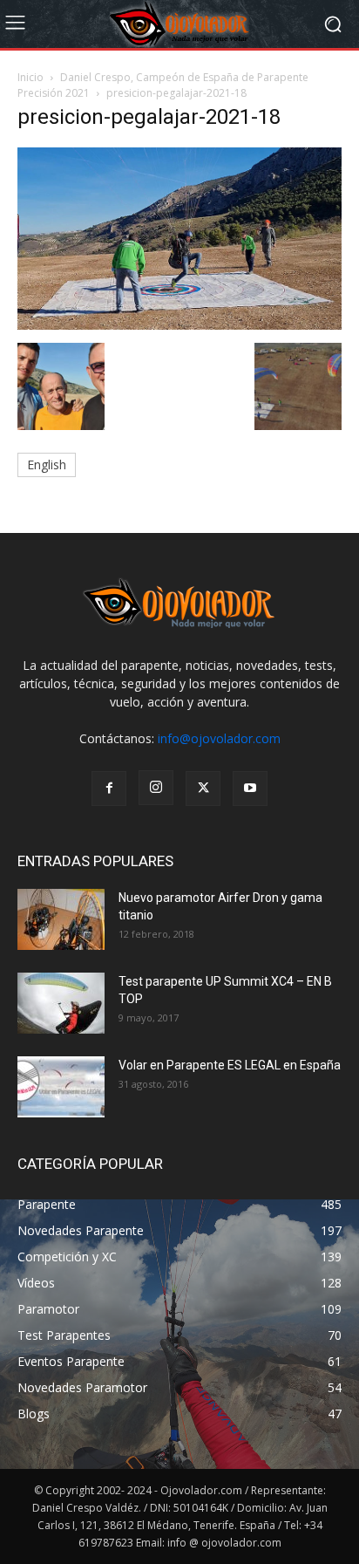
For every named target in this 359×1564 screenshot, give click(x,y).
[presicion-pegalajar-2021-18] (179, 325)
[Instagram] (156, 787)
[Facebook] (108, 788)
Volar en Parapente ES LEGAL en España (230, 1065)
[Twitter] (203, 788)
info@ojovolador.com (219, 738)
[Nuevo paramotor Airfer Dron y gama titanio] (61, 919)
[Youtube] (250, 788)
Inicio (30, 77)
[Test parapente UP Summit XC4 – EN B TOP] (61, 1003)
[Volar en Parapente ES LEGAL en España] (61, 1086)
